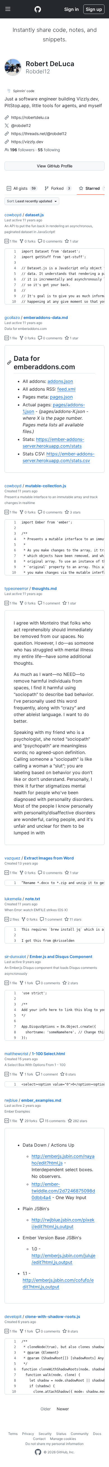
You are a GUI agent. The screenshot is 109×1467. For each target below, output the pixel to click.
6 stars (70, 1074)
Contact (39, 1439)
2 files (14, 919)
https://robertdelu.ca (30, 117)
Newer (63, 1408)
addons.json (60, 381)
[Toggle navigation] (7, 9)
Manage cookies (63, 1439)
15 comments (54, 1121)
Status (61, 1434)
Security (45, 1434)
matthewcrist (16, 1053)
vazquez (12, 858)
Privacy (28, 1434)
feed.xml (66, 389)
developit (13, 1316)
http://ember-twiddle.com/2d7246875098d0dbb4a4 (63, 1190)
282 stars (79, 1121)
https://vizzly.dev (27, 141)
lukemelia (13, 898)
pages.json (61, 397)
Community (80, 1434)
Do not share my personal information (54, 1444)
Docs (97, 1434)
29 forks (30, 1121)
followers (22, 149)
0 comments (52, 241)
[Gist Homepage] (37, 9)
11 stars (75, 919)
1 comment (51, 603)
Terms (13, 1434)
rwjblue (11, 1100)
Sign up (94, 9)
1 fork (28, 983)
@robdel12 (21, 125)
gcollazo (12, 317)
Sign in (71, 9)
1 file (13, 241)
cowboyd (13, 214)
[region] (54, 276)
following (49, 149)
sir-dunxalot (15, 956)
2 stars (72, 983)
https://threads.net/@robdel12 (39, 133)
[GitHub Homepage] (38, 1452)
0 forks (29, 241)
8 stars (72, 1331)
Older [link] (46, 1408)
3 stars (74, 512)
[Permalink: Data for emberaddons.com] (10, 362)
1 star (73, 241)
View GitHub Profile (54, 166)
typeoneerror (16, 588)
